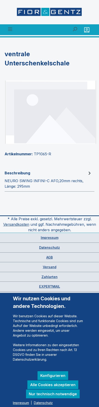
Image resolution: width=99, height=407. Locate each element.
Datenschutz (49, 247)
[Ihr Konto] (87, 29)
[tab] (48, 179)
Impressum (49, 238)
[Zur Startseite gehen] (49, 13)
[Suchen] (74, 28)
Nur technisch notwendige (53, 394)
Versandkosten (16, 224)
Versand (49, 267)
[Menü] (10, 28)
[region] (49, 112)
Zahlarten (49, 277)
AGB (49, 257)
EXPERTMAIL (49, 286)
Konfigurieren (52, 375)
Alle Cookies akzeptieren (53, 384)
